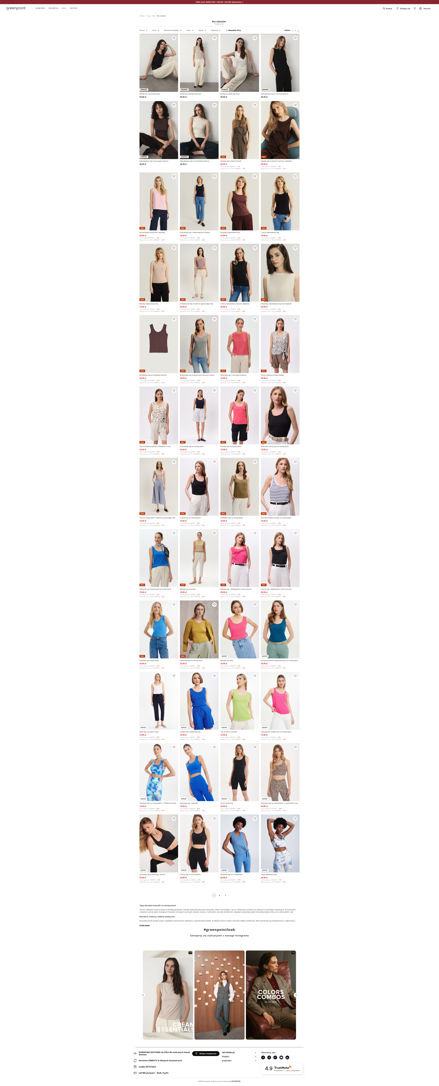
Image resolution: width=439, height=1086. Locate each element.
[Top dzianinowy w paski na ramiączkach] (280, 487)
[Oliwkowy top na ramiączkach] (239, 487)
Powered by (227, 1081)
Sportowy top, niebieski (189, 803)
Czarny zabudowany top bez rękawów (234, 304)
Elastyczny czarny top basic (149, 94)
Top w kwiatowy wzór (269, 874)
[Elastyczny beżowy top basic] (199, 63)
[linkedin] (287, 1057)
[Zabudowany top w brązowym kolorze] (158, 130)
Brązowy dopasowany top (230, 232)
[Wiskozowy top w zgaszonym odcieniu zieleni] (199, 344)
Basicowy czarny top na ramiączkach (275, 446)
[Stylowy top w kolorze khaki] (239, 130)
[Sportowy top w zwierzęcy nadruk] (158, 843)
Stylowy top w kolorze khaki (230, 161)
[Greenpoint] (15, 8)
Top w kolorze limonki (228, 732)
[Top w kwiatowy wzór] (280, 843)
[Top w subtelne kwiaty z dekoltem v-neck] (158, 415)
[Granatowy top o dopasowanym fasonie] (199, 201)
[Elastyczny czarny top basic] (158, 63)
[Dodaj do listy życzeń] (174, 38)
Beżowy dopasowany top (148, 304)
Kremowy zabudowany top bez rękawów (276, 304)
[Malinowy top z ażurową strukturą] (239, 344)
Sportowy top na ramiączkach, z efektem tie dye (157, 803)
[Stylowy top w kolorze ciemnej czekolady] (280, 130)
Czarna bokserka (226, 803)
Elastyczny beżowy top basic (190, 94)
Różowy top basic (227, 660)
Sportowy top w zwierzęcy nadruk (152, 874)
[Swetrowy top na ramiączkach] (199, 629)
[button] (239, 1053)
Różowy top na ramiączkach (231, 446)
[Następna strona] (225, 895)
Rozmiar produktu (171, 30)
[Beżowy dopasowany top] (158, 273)
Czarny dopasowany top (270, 232)
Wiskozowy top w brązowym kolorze (153, 375)
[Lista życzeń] (414, 8)
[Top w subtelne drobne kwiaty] (280, 344)
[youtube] (281, 1057)
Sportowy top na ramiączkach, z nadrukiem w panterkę (280, 803)
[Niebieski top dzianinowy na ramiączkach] (158, 558)
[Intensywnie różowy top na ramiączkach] (280, 701)
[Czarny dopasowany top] (280, 201)
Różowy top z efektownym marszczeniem (236, 589)
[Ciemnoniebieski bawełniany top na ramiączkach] (280, 629)
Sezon (201, 30)
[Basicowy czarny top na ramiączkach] (280, 415)
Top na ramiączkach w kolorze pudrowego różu (157, 518)
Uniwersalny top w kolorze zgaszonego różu (196, 304)
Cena (154, 30)
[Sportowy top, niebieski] (199, 772)
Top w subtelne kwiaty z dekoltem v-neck (155, 446)
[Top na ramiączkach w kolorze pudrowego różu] (158, 487)
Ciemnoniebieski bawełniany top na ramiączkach (279, 660)
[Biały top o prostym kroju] (158, 701)
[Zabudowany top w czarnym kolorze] (280, 63)
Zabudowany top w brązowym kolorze (153, 161)
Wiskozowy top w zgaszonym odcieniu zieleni (197, 375)
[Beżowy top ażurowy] (199, 558)
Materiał (214, 30)
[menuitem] (41, 8)
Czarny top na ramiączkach (190, 518)
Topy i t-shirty (151, 16)
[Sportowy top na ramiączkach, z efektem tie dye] (158, 772)
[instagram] (269, 1057)
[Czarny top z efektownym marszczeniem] (280, 558)
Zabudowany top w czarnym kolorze (274, 94)
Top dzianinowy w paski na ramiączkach (276, 518)
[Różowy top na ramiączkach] (239, 415)
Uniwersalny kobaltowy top (190, 732)
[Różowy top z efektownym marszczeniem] (239, 558)
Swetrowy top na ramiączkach (191, 660)
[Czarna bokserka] (239, 772)
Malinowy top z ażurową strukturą (233, 375)
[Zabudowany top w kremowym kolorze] (199, 130)
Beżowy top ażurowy (187, 589)
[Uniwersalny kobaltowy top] (199, 701)
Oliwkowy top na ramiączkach (231, 518)
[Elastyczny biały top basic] (239, 63)
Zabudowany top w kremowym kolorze (194, 161)
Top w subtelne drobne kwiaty (272, 375)
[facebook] (263, 1057)
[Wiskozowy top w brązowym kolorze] (158, 344)
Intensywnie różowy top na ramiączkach (276, 732)
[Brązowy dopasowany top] (239, 201)
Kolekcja (142, 16)
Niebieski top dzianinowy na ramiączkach (155, 589)
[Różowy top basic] (239, 629)
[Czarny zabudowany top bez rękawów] (239, 273)
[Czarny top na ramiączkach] (199, 487)
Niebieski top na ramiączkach (231, 874)
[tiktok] (275, 1057)
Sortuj (142, 30)
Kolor (188, 30)
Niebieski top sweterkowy (149, 660)
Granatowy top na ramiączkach (192, 446)
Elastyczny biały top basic (230, 94)
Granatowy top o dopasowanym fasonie (195, 232)
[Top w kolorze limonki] (239, 701)
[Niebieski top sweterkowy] (158, 629)
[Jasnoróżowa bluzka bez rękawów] (158, 201)
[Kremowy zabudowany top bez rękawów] (280, 273)
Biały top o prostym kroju (149, 732)
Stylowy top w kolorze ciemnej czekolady (276, 161)
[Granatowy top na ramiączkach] (199, 415)
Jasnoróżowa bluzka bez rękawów (152, 232)
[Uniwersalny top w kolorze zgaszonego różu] (199, 273)
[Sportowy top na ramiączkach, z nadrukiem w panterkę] (280, 772)
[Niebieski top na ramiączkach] (239, 843)
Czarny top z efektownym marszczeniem (276, 589)
